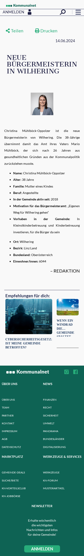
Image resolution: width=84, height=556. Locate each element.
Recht (47, 407)
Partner (8, 415)
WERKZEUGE (51, 472)
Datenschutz (11, 447)
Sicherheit (50, 415)
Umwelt (48, 423)
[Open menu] (78, 12)
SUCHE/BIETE (10, 480)
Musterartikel (54, 488)
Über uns (8, 399)
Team (5, 407)
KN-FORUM (50, 480)
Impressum (9, 431)
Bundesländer (53, 439)
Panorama (50, 431)
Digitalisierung (54, 447)
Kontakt (8, 423)
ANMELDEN (42, 548)
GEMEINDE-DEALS (13, 472)
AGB (4, 439)
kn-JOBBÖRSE (11, 496)
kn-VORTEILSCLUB (14, 488)
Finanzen (49, 399)
